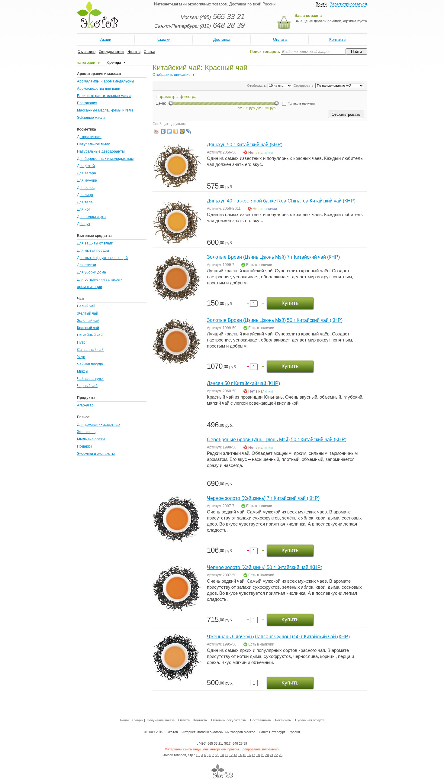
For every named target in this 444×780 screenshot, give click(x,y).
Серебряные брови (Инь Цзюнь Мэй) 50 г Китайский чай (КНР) (276, 439)
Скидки (163, 39)
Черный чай (87, 386)
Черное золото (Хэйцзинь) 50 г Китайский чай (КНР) (264, 567)
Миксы (82, 371)
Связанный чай (90, 350)
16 (249, 755)
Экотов (97, 15)
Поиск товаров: (265, 51)
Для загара (86, 173)
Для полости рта (91, 217)
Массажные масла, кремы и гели (105, 110)
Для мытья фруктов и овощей (102, 258)
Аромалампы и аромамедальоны (105, 81)
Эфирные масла (91, 117)
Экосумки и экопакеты (96, 453)
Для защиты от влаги (95, 243)
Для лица (85, 195)
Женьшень (86, 432)
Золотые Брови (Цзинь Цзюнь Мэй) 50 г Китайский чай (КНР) (275, 320)
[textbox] (313, 52)
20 (267, 755)
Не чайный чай (90, 335)
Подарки (84, 446)
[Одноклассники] (176, 131)
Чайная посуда (90, 364)
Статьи (149, 51)
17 (253, 755)
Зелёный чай (88, 321)
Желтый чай (87, 313)
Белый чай (86, 306)
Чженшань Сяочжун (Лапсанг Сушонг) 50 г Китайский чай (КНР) (278, 636)
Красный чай (88, 328)
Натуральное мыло (93, 144)
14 (240, 755)
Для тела (85, 202)
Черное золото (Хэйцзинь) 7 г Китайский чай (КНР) (263, 498)
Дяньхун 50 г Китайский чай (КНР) (244, 144)
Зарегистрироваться (348, 4)
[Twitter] (169, 131)
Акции (105, 39)
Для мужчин (87, 180)
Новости (133, 51)
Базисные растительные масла (104, 96)
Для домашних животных (98, 424)
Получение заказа (161, 720)
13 (235, 755)
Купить (290, 303)
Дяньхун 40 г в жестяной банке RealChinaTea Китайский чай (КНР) (281, 200)
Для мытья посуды (93, 250)
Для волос (86, 188)
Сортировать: (304, 85)
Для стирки (86, 265)
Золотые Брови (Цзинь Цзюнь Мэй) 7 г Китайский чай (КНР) (273, 257)
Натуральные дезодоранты (101, 151)
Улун (81, 357)
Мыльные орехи (91, 439)
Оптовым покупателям (228, 720)
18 (258, 755)
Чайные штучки (90, 379)
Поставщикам (261, 720)
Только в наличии (301, 103)
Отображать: (257, 85)
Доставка (221, 39)
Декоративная (89, 137)
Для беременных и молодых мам (105, 159)
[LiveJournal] (188, 131)
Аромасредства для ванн (98, 88)
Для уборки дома (91, 272)
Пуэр (81, 342)
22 (276, 755)
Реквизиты (283, 720)
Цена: (161, 103)
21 (271, 755)
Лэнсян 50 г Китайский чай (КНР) (243, 383)
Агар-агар (85, 405)
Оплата (280, 39)
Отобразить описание (172, 75)
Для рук (83, 224)
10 (222, 755)
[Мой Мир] (182, 131)
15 (244, 755)
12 (231, 755)
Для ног (83, 209)
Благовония (87, 103)
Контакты (337, 39)
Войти (321, 4)
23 (280, 755)
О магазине (86, 51)
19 (262, 755)
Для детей (86, 166)
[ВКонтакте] (163, 131)
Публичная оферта (309, 720)
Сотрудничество (111, 51)
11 (226, 755)
